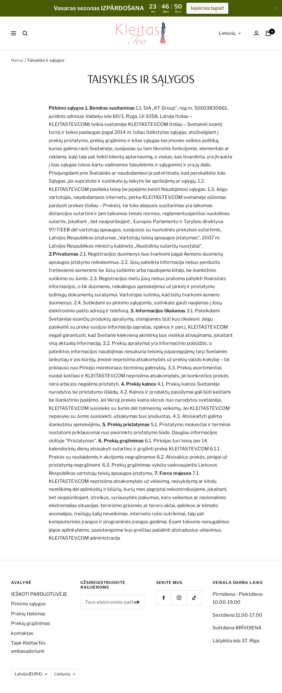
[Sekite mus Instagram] (178, 597)
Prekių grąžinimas (30, 623)
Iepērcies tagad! (207, 8)
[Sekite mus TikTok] (194, 597)
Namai (17, 60)
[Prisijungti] (256, 33)
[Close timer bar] (276, 8)
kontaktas (22, 633)
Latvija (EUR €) (28, 674)
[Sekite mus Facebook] (163, 597)
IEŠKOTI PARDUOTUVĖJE (39, 594)
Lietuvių (227, 33)
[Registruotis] (137, 602)
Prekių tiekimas (28, 613)
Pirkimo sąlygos (28, 604)
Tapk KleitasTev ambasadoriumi (28, 647)
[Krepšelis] (268, 33)
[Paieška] (25, 33)
